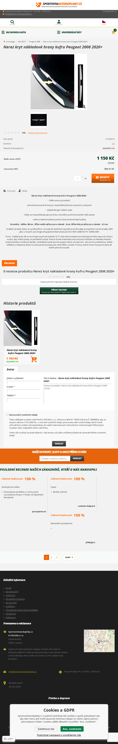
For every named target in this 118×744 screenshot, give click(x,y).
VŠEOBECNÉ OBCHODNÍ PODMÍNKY (22, 610)
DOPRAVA (10, 606)
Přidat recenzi (59, 290)
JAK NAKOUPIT (12, 591)
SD (113, 143)
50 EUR (111, 163)
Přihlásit (58, 24)
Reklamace (11, 617)
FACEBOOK (11, 613)
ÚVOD (8, 588)
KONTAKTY (10, 595)
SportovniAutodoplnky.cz (59, 5)
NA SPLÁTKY (11, 602)
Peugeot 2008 (34, 41)
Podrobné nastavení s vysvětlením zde (59, 735)
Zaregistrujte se (109, 11)
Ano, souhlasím (72, 729)
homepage (10, 41)
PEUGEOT (22, 41)
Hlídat (24, 191)
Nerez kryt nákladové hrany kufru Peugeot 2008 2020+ (22, 351)
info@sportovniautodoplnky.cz (18, 14)
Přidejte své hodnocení (37, 133)
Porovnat (11, 191)
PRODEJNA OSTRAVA (15, 599)
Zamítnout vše (46, 729)
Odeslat (77, 458)
